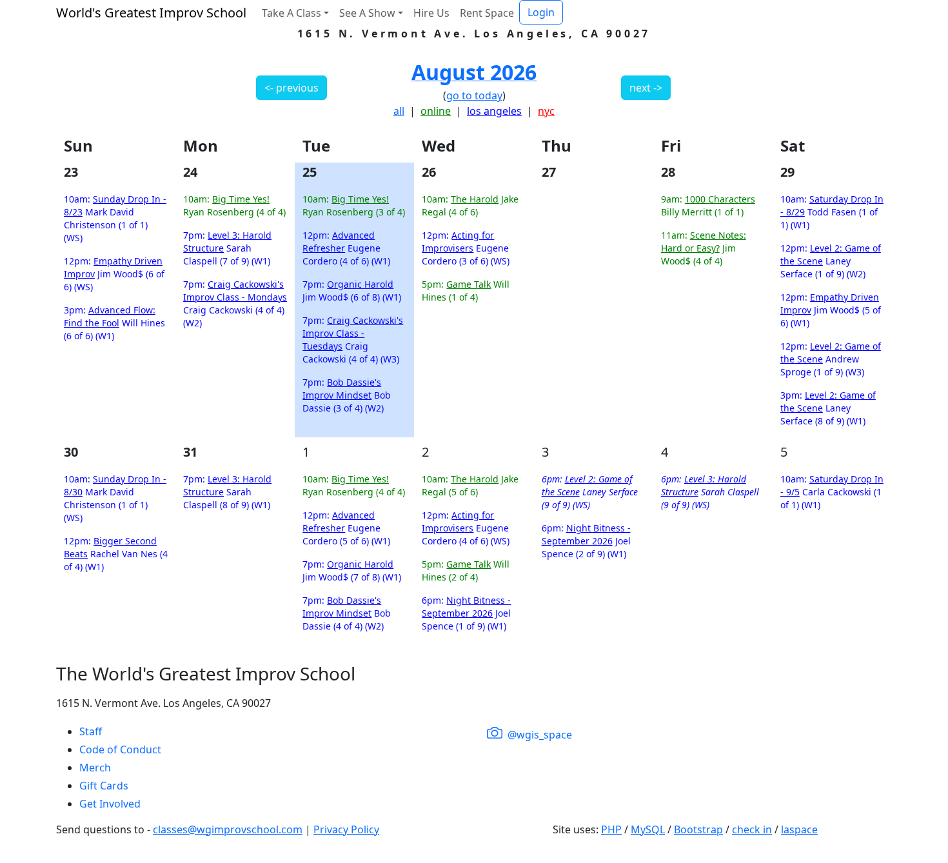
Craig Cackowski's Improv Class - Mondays (235, 290)
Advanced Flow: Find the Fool (109, 316)
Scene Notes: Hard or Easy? (703, 241)
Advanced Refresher (338, 241)
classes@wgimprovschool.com (227, 829)
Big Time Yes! (241, 199)
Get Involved (110, 804)
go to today (474, 95)
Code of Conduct (120, 749)
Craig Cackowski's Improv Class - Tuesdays (352, 333)
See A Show (367, 13)
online (435, 111)
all (398, 111)
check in (752, 829)
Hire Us (431, 13)
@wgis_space (538, 735)
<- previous (291, 88)
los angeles (494, 111)
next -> (645, 88)
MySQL (648, 829)
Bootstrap (698, 829)
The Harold (475, 199)
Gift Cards (103, 786)
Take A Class (291, 13)
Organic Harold (360, 284)
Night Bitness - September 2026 (466, 606)
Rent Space (487, 13)
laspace (799, 829)
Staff (90, 731)
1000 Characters (720, 199)
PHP (611, 829)
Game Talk (468, 284)
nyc (546, 111)
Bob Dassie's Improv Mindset (341, 388)
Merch (95, 767)
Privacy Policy (346, 829)
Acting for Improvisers (458, 241)
